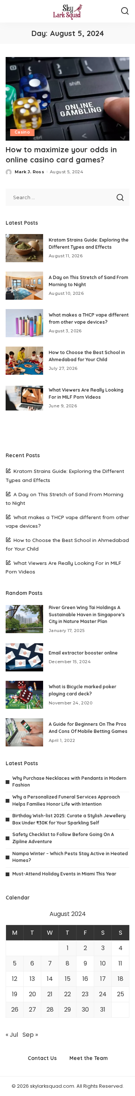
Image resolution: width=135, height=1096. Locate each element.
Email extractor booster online (83, 653)
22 (67, 994)
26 (14, 1009)
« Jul (12, 1034)
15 (67, 978)
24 (102, 994)
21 (49, 994)
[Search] (124, 11)
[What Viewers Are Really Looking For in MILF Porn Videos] (24, 398)
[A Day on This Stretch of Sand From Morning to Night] (24, 286)
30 (85, 1009)
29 (67, 1009)
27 (32, 1009)
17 (103, 978)
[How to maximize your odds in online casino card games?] (67, 99)
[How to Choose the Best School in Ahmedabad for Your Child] (24, 361)
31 (102, 1009)
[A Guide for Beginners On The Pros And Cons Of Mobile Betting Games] (24, 732)
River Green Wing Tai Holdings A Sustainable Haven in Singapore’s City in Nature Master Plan (87, 614)
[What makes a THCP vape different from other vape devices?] (24, 323)
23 (85, 994)
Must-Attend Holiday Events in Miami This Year (64, 874)
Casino (22, 132)
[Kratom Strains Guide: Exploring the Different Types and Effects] (24, 248)
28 (50, 1009)
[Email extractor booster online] (24, 657)
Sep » (30, 1034)
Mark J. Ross (29, 171)
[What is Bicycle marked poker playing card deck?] (24, 695)
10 (103, 963)
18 (120, 978)
